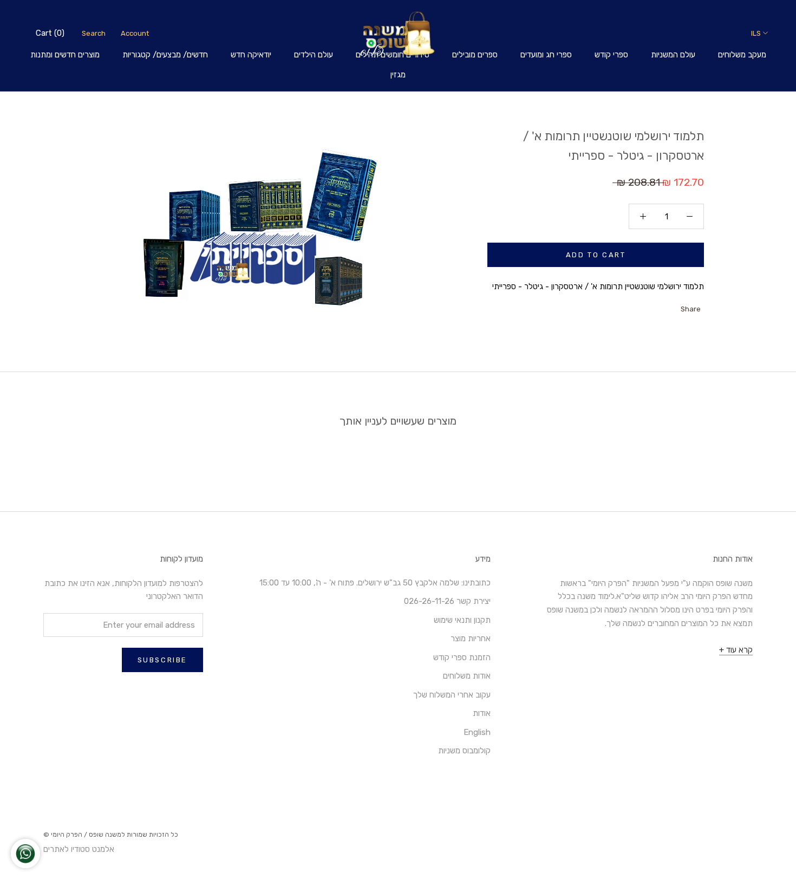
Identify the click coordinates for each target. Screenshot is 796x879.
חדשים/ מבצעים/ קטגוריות (165, 55)
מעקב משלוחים (742, 55)
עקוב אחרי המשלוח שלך (452, 695)
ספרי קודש (611, 55)
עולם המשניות (673, 55)
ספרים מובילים (475, 55)
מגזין (398, 75)
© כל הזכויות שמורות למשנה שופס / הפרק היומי (110, 834)
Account (135, 33)
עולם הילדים (313, 55)
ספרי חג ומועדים (546, 55)
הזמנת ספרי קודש (462, 657)
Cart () (50, 33)
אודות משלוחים (467, 676)
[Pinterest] (645, 306)
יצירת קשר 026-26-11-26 (447, 601)
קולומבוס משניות (464, 751)
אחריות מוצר (471, 638)
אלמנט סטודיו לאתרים (78, 849)
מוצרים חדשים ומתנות (65, 55)
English (477, 732)
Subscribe (162, 660)
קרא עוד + (736, 650)
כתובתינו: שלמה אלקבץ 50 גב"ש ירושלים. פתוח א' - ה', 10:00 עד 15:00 (375, 583)
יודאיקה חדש (251, 55)
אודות (482, 713)
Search (94, 33)
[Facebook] (673, 306)
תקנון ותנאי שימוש (462, 620)
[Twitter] (659, 306)
